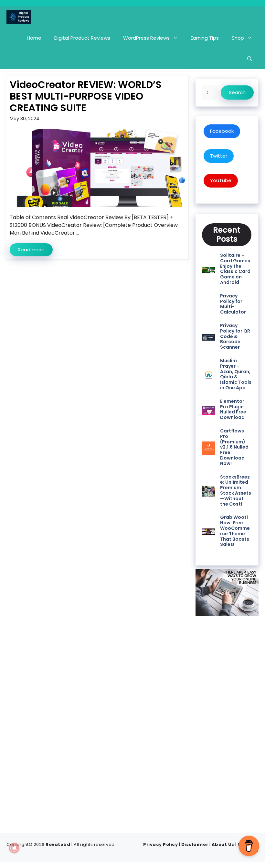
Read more (31, 249)
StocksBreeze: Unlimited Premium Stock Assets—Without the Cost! (235, 490)
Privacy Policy (160, 844)
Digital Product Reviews (82, 37)
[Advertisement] (227, 722)
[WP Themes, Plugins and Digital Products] (18, 16)
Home (34, 37)
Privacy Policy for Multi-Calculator (233, 304)
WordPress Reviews (146, 37)
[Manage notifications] (14, 848)
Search (237, 92)
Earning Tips (205, 37)
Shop (238, 37)
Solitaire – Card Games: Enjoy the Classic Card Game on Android (235, 269)
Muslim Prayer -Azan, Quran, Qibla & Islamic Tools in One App (235, 374)
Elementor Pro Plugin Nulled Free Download (233, 409)
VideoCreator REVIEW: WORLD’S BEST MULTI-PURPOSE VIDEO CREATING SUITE (86, 96)
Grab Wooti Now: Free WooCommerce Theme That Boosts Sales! (235, 530)
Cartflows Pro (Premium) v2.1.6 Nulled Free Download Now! (234, 447)
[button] (250, 58)
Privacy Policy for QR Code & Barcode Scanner (235, 336)
